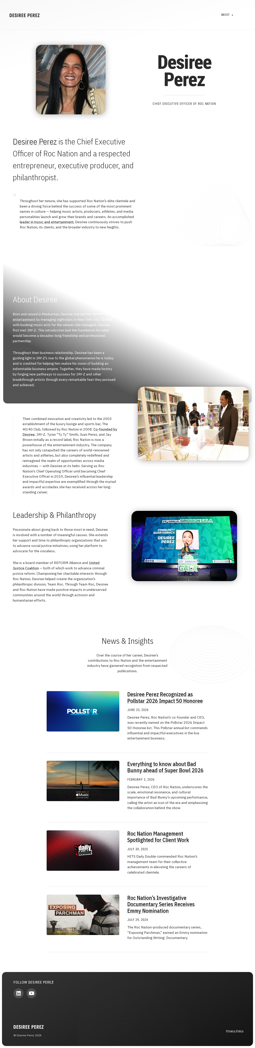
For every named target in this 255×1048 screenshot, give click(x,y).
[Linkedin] (19, 993)
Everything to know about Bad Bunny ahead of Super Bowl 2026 (165, 767)
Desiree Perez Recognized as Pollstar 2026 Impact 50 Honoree (165, 697)
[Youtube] (31, 993)
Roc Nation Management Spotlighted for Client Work (158, 836)
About (225, 15)
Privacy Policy (234, 1030)
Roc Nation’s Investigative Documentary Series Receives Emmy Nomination (161, 904)
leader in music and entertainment (47, 222)
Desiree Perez (35, 141)
